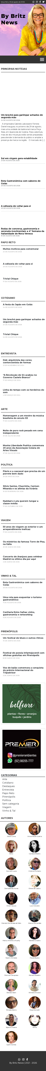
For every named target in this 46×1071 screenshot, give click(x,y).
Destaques (8, 786)
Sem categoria (10, 803)
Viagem (6, 807)
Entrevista (8, 789)
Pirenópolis (8, 796)
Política (6, 800)
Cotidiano (7, 782)
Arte (4, 779)
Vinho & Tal (8, 810)
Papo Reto (8, 793)
